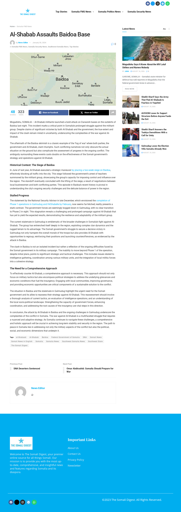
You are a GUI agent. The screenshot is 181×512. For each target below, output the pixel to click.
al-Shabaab (21, 337)
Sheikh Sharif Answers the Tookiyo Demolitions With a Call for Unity (154, 132)
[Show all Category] (169, 28)
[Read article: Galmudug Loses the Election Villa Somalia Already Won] (130, 151)
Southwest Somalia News (58, 47)
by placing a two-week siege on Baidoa (90, 170)
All (164, 29)
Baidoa (45, 337)
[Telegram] (162, 3)
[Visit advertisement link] (63, 353)
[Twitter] (153, 3)
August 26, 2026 (138, 71)
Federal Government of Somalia (65, 337)
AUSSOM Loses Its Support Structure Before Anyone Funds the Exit (156, 116)
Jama (127, 71)
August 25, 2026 (149, 107)
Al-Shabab (34, 337)
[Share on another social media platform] (113, 112)
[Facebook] (148, 3)
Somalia (39, 341)
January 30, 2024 (39, 43)
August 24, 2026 (149, 139)
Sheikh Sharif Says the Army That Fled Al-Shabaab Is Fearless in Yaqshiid (155, 100)
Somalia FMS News (81, 11)
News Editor (23, 43)
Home (12, 26)
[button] (82, 12)
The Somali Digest (19, 346)
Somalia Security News (139, 11)
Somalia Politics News (109, 11)
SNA (85, 337)
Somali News (96, 337)
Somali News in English (21, 341)
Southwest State (95, 341)
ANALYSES (129, 58)
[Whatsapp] (167, 3)
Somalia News (52, 341)
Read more (131, 88)
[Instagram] (158, 3)
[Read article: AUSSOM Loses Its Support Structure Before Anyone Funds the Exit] (130, 118)
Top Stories (61, 11)
